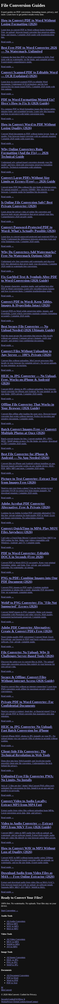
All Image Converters (16, 957)
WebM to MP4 (13, 944)
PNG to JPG (12, 962)
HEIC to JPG (12, 960)
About (28, 1001)
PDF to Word (12, 978)
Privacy (10, 1001)
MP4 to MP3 (12, 924)
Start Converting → (9, 910)
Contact (34, 1001)
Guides (11, 999)
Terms (16, 1001)
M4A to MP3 (12, 929)
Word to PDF (12, 980)
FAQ (16, 999)
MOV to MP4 (13, 942)
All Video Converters (16, 939)
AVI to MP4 (12, 947)
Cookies (22, 1001)
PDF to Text (12, 983)
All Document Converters (18, 975)
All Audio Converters (16, 921)
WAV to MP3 (12, 926)
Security (4, 999)
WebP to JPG (12, 965)
